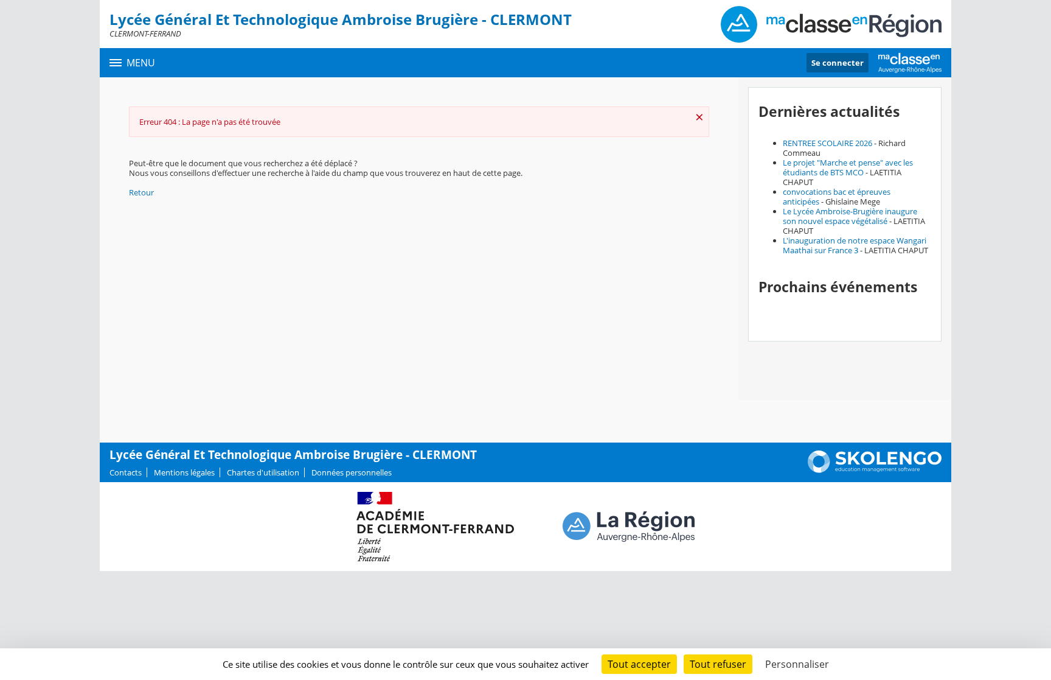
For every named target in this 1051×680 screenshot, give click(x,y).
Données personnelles (351, 472)
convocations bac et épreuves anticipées (836, 196)
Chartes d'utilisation (263, 472)
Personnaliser (797, 664)
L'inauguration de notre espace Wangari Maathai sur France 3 (854, 245)
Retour (141, 192)
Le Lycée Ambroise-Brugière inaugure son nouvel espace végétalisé (850, 216)
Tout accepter (639, 664)
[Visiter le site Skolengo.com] (875, 469)
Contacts (125, 472)
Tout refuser (718, 664)
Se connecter (837, 62)
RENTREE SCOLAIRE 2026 (827, 143)
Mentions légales (184, 472)
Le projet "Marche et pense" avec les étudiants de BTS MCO (848, 167)
